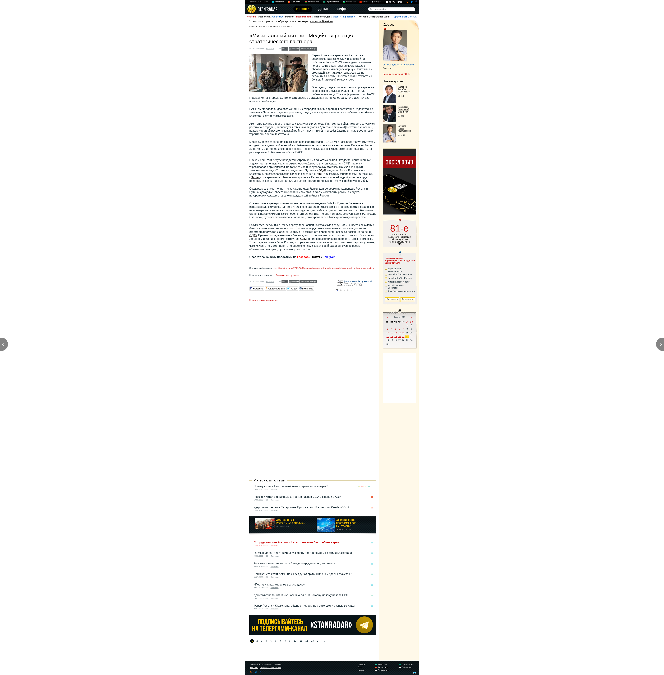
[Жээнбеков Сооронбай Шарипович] (389, 121)
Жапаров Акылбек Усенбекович (404, 89)
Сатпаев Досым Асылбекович (398, 64)
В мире (377, 2)
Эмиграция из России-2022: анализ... (290, 521)
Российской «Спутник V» (400, 274)
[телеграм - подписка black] (312, 633)
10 (295, 641)
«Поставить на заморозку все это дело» (279, 584)
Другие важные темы (405, 16)
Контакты (254, 668)
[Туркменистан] (369, 486)
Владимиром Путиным (287, 275)
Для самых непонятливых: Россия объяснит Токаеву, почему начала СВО (301, 595)
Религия (289, 16)
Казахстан (279, 2)
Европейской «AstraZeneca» (395, 269)
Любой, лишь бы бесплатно (396, 286)
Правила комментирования (263, 300)
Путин (319, 173)
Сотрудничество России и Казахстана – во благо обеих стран (296, 542)
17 (387, 336)
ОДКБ (322, 170)
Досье (360, 667)
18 (391, 336)
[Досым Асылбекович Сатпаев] (395, 44)
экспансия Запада (308, 49)
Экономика (264, 16)
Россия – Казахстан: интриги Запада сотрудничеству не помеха (294, 563)
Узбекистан (351, 2)
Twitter (316, 257)
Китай (364, 2)
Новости (274, 26)
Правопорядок (322, 16)
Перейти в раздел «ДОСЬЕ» (397, 74)
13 (312, 641)
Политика (251, 16)
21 (403, 336)
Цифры (361, 670)
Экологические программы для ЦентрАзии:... (346, 523)
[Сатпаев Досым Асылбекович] (389, 141)
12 (306, 641)
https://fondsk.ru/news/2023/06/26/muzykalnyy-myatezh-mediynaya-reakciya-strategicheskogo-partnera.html (323, 268)
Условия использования (270, 668)
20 (399, 336)
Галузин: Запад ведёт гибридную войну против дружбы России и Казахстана (303, 552)
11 (301, 641)
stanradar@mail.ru (321, 21)
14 (318, 641)
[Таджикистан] (366, 486)
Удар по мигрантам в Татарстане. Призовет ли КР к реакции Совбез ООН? (301, 507)
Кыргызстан (296, 2)
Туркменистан (332, 2)
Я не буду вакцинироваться (401, 291)
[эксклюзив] (399, 213)
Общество (278, 16)
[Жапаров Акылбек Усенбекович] (389, 102)
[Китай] (372, 497)
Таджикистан (313, 2)
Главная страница (258, 26)
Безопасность (304, 16)
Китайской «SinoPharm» (400, 278)
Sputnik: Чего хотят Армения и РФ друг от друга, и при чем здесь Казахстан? (303, 574)
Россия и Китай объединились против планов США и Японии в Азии (297, 496)
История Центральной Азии (374, 16)
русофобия (294, 49)
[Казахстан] (320, 48)
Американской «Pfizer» (399, 282)
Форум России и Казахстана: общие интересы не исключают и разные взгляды (304, 605)
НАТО (284, 49)
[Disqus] (312, 346)
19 (395, 336)
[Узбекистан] (372, 486)
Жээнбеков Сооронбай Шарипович (403, 109)
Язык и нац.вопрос (344, 16)
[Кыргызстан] (362, 486)
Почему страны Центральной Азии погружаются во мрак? (291, 486)
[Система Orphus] (355, 291)
